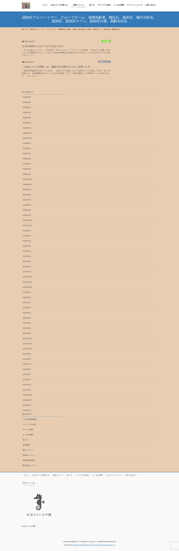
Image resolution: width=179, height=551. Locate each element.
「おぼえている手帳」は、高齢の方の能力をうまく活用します (56, 66)
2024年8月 (27, 195)
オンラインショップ (114, 475)
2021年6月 (27, 369)
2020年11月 (27, 400)
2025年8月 (27, 148)
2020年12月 (27, 395)
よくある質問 (28, 435)
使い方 (25, 440)
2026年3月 (27, 118)
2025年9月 (27, 143)
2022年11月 (27, 282)
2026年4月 (27, 112)
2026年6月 (27, 102)
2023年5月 (27, 251)
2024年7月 (27, 200)
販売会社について (29, 465)
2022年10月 (27, 287)
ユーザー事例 (28, 429)
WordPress (76, 545)
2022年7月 (27, 302)
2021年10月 (27, 349)
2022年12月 (27, 277)
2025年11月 (27, 138)
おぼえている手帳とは (40, 475)
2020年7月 (27, 410)
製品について (104, 62)
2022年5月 (27, 313)
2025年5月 (27, 164)
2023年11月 (27, 226)
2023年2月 (27, 267)
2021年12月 (27, 338)
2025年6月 (27, 159)
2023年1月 (27, 272)
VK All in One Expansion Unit (105, 545)
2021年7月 (27, 364)
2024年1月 (27, 215)
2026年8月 (27, 97)
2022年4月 (27, 318)
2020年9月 (27, 405)
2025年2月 (27, 169)
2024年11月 (27, 179)
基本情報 (106, 41)
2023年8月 (27, 236)
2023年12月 (27, 220)
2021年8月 (27, 359)
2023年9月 (27, 231)
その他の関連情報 (29, 419)
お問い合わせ (130, 475)
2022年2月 (27, 328)
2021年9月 (27, 354)
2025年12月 (27, 133)
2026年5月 (27, 107)
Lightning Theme (88, 545)
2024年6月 (27, 205)
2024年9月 (27, 190)
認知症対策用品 (29, 460)
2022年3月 (27, 323)
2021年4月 (27, 379)
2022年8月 (27, 297)
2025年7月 (27, 154)
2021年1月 (27, 390)
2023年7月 (27, 241)
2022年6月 (27, 308)
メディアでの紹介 (29, 424)
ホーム (26, 475)
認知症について (29, 455)
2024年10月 (27, 184)
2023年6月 (27, 246)
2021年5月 (27, 374)
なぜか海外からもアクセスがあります (42, 46)
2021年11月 (27, 344)
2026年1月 (27, 128)
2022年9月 (27, 292)
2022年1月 (27, 333)
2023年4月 (27, 256)
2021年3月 (27, 385)
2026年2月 (27, 123)
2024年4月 (27, 210)
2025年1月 (27, 174)
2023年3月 (27, 261)
